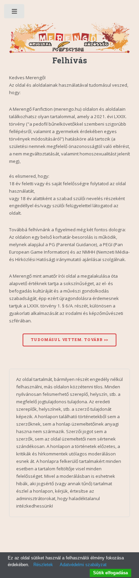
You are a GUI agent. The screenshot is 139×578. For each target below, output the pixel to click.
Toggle (14, 12)
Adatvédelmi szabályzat (83, 564)
